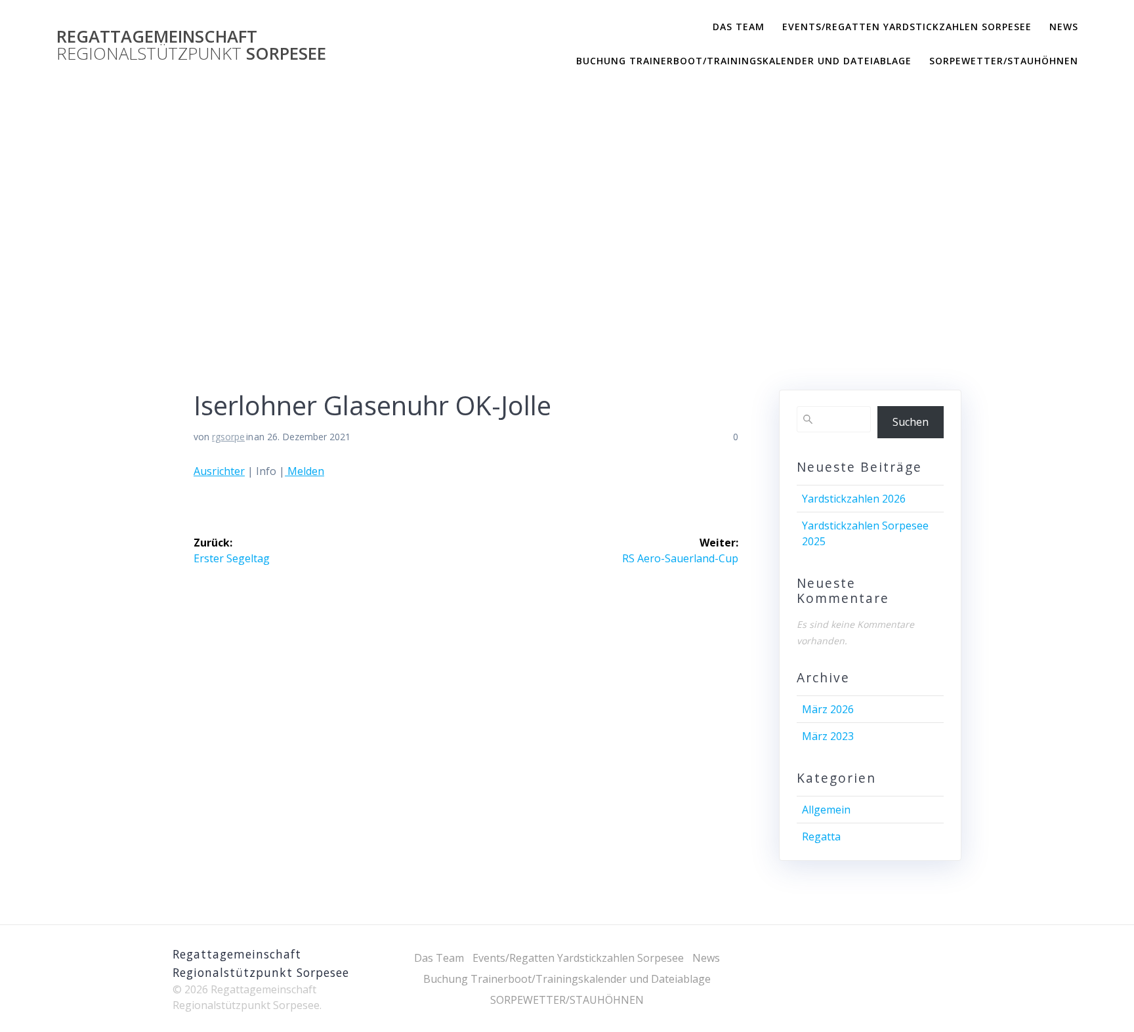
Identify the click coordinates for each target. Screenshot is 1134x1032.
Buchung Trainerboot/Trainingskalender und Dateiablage (744, 60)
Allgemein (826, 809)
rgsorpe (228, 436)
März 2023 (828, 736)
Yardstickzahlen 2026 (854, 498)
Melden (304, 471)
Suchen (910, 422)
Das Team (739, 26)
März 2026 (828, 709)
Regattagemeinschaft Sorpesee (191, 45)
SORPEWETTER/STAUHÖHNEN (1003, 60)
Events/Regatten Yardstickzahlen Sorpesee (907, 26)
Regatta (821, 836)
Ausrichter (219, 471)
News (1063, 26)
